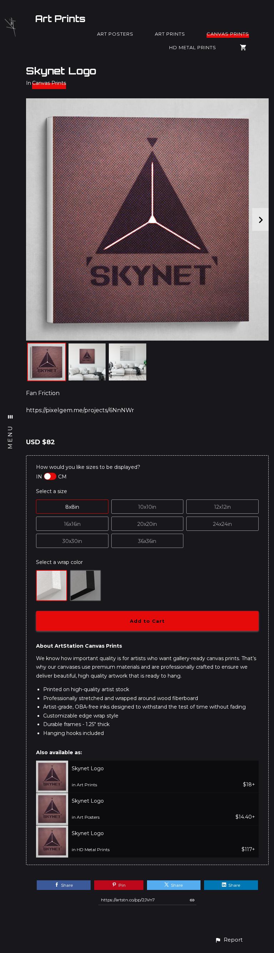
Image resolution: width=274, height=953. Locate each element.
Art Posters (115, 34)
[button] (228, 940)
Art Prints (60, 18)
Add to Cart (147, 621)
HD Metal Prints (192, 47)
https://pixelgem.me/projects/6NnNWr (80, 410)
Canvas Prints (228, 34)
